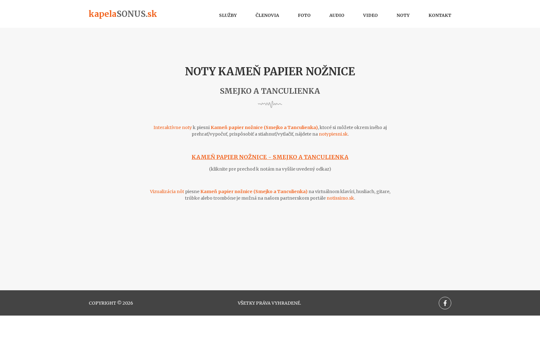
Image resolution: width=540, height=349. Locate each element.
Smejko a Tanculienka (270, 91)
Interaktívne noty (172, 127)
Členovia (267, 15)
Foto (304, 15)
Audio (336, 15)
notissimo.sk (340, 198)
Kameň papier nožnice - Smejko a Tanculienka (270, 157)
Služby (228, 15)
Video (370, 15)
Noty (403, 15)
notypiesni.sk (333, 134)
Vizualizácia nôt (167, 191)
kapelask (123, 14)
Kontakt (439, 15)
